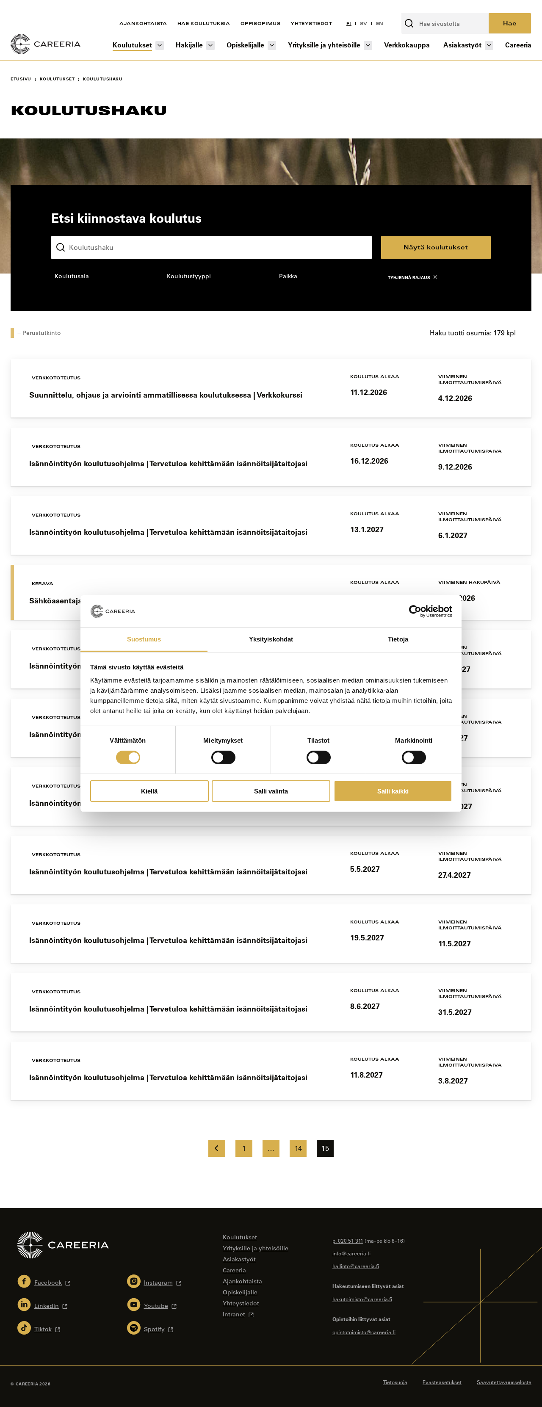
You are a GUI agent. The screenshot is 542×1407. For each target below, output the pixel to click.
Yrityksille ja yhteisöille (324, 44)
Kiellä (149, 791)
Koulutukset (132, 44)
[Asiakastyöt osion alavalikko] (489, 45)
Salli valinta (271, 791)
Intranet (234, 1314)
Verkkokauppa (407, 44)
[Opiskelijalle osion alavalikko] (272, 45)
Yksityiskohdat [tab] (271, 639)
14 (298, 1148)
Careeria (518, 44)
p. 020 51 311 (347, 1240)
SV (364, 23)
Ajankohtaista (143, 23)
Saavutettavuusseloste (504, 1382)
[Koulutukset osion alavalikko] (159, 45)
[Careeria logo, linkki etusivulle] (45, 45)
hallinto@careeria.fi (355, 1266)
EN (380, 23)
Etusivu (21, 79)
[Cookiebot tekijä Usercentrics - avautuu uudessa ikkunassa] (415, 611)
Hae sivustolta (424, 8)
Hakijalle (189, 44)
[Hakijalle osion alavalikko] (210, 45)
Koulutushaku (71, 229)
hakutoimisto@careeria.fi (362, 1299)
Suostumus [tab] (144, 639)
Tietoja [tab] (398, 639)
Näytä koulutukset (436, 247)
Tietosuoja (395, 1382)
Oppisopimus (260, 23)
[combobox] (102, 277)
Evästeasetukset (442, 1382)
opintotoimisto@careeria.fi (363, 1332)
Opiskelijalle (245, 44)
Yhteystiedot (311, 23)
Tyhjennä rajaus (409, 277)
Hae (510, 23)
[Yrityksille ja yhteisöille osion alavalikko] (368, 45)
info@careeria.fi (351, 1253)
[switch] (223, 757)
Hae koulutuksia (203, 23)
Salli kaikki (393, 791)
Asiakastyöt (462, 44)
